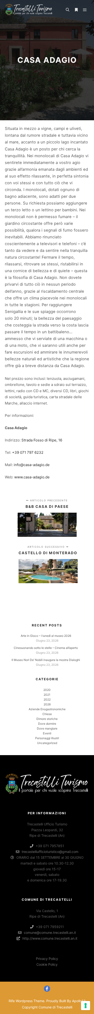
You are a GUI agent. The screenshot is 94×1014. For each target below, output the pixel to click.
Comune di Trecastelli (55, 1007)
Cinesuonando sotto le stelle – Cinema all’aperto (46, 648)
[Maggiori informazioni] (76, 10)
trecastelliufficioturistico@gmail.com (50, 852)
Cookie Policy (47, 964)
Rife (12, 1001)
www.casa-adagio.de (32, 477)
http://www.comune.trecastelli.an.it (49, 938)
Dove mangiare (47, 728)
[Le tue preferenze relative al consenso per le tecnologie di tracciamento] (85, 1005)
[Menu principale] (85, 10)
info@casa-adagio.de (32, 464)
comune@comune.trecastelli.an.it (50, 932)
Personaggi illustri (47, 738)
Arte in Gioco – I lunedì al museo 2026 (46, 636)
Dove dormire (47, 723)
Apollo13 (79, 1001)
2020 (47, 690)
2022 (47, 699)
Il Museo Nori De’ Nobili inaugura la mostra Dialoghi (46, 660)
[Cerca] (67, 10)
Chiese (47, 714)
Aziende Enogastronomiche (47, 709)
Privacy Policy (47, 959)
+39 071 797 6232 (27, 452)
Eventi (47, 733)
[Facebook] (47, 989)
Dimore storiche (47, 719)
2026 (47, 704)
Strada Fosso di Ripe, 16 (41, 440)
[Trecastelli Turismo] (29, 10)
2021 (47, 694)
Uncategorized (47, 743)
